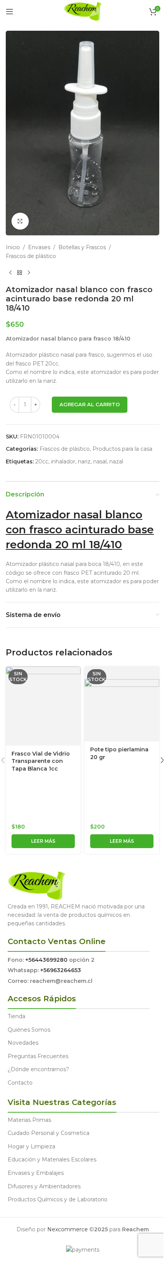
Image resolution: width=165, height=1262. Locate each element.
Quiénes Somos (29, 1029)
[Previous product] (10, 272)
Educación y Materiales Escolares (52, 1159)
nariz (84, 461)
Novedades (23, 1042)
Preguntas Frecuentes (38, 1056)
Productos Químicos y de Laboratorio (57, 1199)
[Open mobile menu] (9, 11)
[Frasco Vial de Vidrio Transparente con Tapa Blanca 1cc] (43, 706)
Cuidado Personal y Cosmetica (48, 1133)
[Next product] (28, 272)
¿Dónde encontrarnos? (38, 1069)
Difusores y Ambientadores (44, 1186)
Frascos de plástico (31, 256)
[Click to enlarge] (20, 221)
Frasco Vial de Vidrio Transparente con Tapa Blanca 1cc (41, 761)
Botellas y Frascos (82, 247)
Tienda (16, 1016)
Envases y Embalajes (36, 1172)
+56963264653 (60, 970)
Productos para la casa (122, 448)
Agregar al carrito (89, 404)
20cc (41, 461)
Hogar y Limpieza (31, 1146)
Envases (39, 247)
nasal (100, 461)
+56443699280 (46, 959)
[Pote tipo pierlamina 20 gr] (121, 704)
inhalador (63, 461)
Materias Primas (29, 1119)
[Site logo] (83, 11)
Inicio (13, 247)
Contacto (20, 1082)
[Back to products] (19, 272)
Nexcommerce (67, 1229)
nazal (116, 461)
